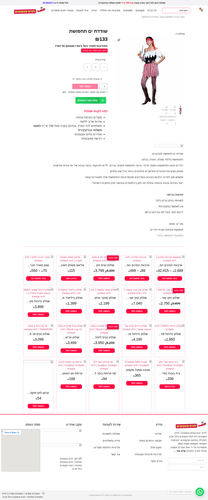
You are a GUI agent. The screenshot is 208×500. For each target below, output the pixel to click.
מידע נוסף (71, 278)
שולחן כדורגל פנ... (137, 333)
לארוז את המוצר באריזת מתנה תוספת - (84, 92)
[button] (118, 40)
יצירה (94, 10)
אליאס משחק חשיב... (71, 265)
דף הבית (151, 10)
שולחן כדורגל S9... (169, 333)
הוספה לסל (85, 86)
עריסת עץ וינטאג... (71, 373)
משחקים (127, 10)
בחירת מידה (100, 60)
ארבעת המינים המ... (169, 265)
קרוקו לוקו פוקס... (38, 392)
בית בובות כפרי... (169, 373)
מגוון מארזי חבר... (38, 265)
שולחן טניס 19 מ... (38, 333)
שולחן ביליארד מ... (71, 297)
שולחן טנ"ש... (71, 337)
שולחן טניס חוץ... (104, 265)
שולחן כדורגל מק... (38, 301)
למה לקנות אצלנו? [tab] (96, 111)
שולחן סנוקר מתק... (104, 297)
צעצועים (140, 10)
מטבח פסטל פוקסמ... (137, 370)
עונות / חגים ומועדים (62, 10)
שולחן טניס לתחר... (104, 337)
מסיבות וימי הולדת (110, 10)
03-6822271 (48, 3)
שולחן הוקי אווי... (170, 297)
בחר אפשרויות (169, 278)
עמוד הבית (180, 17)
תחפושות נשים (166, 17)
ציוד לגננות (82, 10)
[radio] (104, 67)
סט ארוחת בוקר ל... (104, 373)
